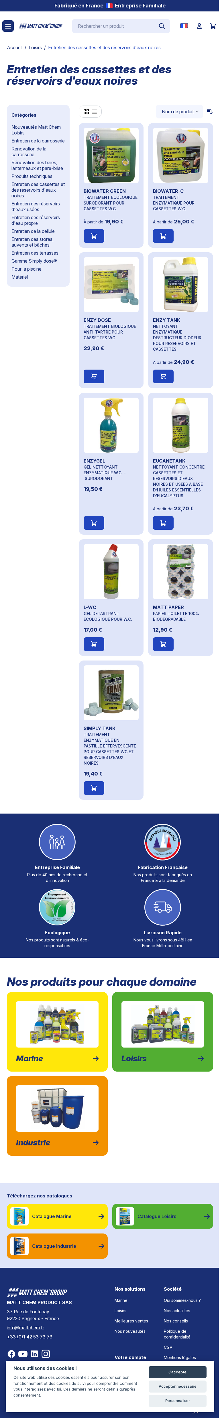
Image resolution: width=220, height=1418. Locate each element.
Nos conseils (176, 1320)
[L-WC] (111, 571)
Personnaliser (177, 1400)
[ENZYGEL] (111, 425)
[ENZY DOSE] (111, 284)
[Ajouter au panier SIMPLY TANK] (94, 788)
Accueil (14, 47)
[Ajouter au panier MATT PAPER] (163, 644)
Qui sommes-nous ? (182, 1300)
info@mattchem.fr (25, 1327)
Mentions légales (180, 1357)
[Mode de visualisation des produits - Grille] (86, 111)
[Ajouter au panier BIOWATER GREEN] (94, 236)
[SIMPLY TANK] (111, 693)
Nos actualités (177, 1310)
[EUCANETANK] (180, 425)
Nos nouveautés (130, 1331)
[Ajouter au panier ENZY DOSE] (94, 376)
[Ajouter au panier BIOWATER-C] (163, 236)
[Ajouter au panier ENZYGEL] (94, 523)
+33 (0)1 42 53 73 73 (29, 1337)
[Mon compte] (199, 26)
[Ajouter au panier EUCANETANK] (163, 523)
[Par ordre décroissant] (208, 111)
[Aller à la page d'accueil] (40, 26)
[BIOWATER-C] (180, 155)
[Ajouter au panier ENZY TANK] (163, 376)
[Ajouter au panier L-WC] (94, 644)
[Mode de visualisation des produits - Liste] (94, 111)
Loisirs (35, 47)
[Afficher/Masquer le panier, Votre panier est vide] (213, 26)
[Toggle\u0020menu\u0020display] (8, 26)
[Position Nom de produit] (179, 111)
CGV (168, 1347)
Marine (121, 1300)
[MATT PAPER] (180, 571)
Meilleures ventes (131, 1320)
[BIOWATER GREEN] (111, 155)
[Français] (185, 25)
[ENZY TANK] (180, 284)
